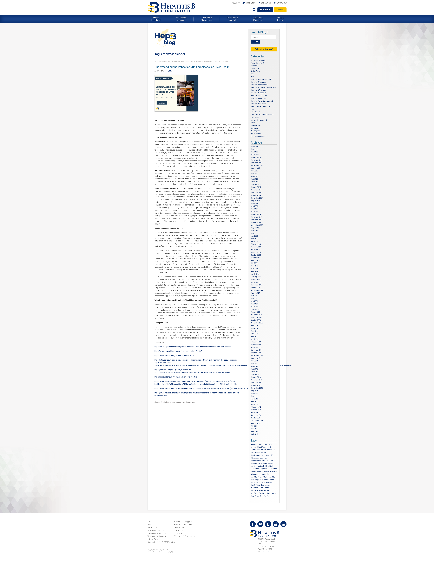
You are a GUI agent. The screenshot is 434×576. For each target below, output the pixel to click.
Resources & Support (232, 19)
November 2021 (256, 285)
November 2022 (256, 252)
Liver (191, 61)
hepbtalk (170, 71)
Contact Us (266, 3)
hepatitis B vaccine (267, 474)
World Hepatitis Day (258, 136)
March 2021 (255, 307)
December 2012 (256, 380)
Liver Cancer (199, 61)
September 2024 (257, 198)
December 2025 (256, 160)
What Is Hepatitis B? (155, 19)
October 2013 (256, 353)
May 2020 (254, 334)
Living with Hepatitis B (222, 61)
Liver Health (208, 61)
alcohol (157, 402)
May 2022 (254, 269)
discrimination (256, 455)
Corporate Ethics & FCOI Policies (161, 542)
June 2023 (254, 233)
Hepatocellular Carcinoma (260, 106)
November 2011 (256, 415)
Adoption (254, 444)
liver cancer (265, 485)
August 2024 (255, 201)
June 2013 (254, 364)
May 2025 (254, 176)
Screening (262, 490)
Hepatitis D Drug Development (262, 101)
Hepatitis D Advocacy (259, 98)
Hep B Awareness (267, 482)
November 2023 (256, 220)
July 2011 (254, 426)
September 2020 (257, 323)
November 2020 (256, 317)
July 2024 (254, 203)
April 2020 (254, 336)
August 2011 (255, 423)
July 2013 (254, 361)
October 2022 (256, 255)
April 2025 (254, 179)
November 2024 (256, 193)
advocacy (254, 66)
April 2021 (254, 304)
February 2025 (256, 184)
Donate (280, 9)
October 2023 (256, 222)
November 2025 (256, 163)
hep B (253, 482)
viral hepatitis (271, 493)
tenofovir (254, 493)
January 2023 (256, 247)
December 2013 (256, 347)
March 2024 (255, 212)
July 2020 (254, 328)
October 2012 (256, 385)
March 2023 (255, 241)
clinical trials (255, 452)
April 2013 (254, 369)
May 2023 (254, 236)
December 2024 (256, 190)
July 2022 (254, 263)
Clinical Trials (255, 71)
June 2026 (254, 149)
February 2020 (256, 342)
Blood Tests (261, 447)
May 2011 (254, 431)
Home (149, 524)
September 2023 (257, 225)
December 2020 (256, 315)
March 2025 (255, 182)
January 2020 (256, 345)
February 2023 (256, 244)
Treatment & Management (206, 19)
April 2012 (254, 402)
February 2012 (256, 407)
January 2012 (256, 410)
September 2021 (257, 290)
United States (256, 134)
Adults (261, 444)
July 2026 (254, 146)
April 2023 (254, 239)
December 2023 (256, 217)
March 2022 (255, 274)
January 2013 (256, 377)
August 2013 (255, 358)
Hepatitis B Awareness (180, 61)
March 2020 (255, 339)
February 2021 (256, 309)
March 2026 (255, 155)
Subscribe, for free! (264, 49)
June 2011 (254, 429)
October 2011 (256, 418)
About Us (236, 3)
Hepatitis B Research (258, 93)
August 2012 (255, 391)
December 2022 (256, 250)
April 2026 (254, 152)
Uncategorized (256, 131)
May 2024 (254, 206)
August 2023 (255, 228)
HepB (258, 482)
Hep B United (255, 485)
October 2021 (256, 288)
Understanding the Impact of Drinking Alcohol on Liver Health (192, 67)
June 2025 (254, 174)
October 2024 (256, 195)
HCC (264, 461)
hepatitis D (264, 477)
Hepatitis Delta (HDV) (258, 104)
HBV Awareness (257, 458)
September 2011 (257, 421)
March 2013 (255, 372)
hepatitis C (255, 477)
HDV (252, 77)
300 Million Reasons (258, 60)
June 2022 (254, 266)
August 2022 (255, 260)
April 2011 (254, 434)
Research (254, 128)
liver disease (190, 402)
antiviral (253, 447)
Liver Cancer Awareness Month (262, 115)
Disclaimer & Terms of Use (185, 536)
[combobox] (263, 37)
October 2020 (256, 320)
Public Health (264, 488)
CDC (269, 447)
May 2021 (254, 301)
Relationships (256, 125)
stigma (269, 490)
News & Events (280, 19)
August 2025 (255, 168)
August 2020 (255, 326)
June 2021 (254, 298)
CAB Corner (255, 68)
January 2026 (256, 157)
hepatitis (254, 463)
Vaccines (262, 493)
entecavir (265, 455)
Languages (282, 3)
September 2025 (257, 165)
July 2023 (254, 231)
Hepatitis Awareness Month (261, 79)
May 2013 (254, 366)
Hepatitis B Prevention (259, 90)
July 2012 (254, 393)
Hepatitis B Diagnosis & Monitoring (263, 87)
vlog (252, 496)
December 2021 (256, 282)
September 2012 (257, 388)
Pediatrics (254, 488)
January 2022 (256, 279)
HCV (268, 461)
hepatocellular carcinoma (264, 480)
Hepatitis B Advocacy (259, 82)
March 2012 (255, 404)
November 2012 (256, 383)
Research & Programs (258, 19)
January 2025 (256, 187)
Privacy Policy (153, 539)
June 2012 (254, 396)
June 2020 (254, 331)
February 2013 (256, 374)
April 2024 (254, 209)
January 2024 (256, 214)
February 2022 (256, 277)
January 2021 (256, 312)
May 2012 (254, 399)
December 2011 (256, 412)
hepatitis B (260, 466)
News (253, 123)
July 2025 (254, 171)
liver (183, 402)
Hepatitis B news (263, 471)
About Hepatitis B (160, 61)
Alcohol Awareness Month (171, 402)
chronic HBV (255, 450)
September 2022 (257, 258)
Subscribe (265, 9)
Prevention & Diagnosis (181, 19)
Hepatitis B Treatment (259, 96)
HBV (170, 61)
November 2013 (256, 350)
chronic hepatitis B (268, 450)
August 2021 (255, 293)
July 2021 (254, 296)
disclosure (265, 452)
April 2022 (254, 271)
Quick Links (250, 3)
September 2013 (257, 355)
